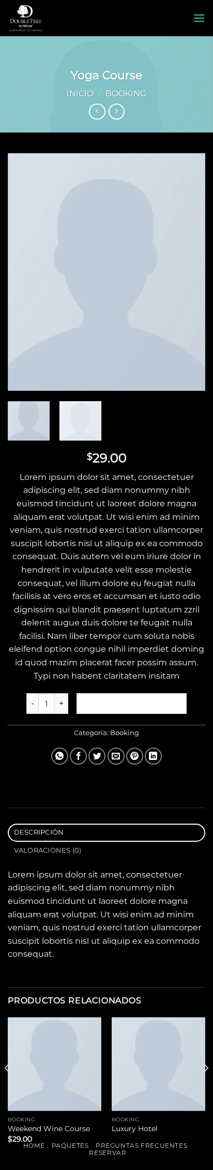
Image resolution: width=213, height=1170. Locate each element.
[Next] (188, 272)
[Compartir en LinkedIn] (153, 756)
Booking (125, 93)
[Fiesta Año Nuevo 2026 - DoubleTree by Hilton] (53, 18)
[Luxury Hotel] (158, 1064)
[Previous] (25, 272)
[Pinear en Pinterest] (134, 756)
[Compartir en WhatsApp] (59, 756)
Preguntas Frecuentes (141, 1145)
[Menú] (199, 18)
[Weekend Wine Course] (54, 1064)
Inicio (80, 93)
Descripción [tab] (39, 832)
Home (33, 1145)
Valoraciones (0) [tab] (48, 850)
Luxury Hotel (135, 1128)
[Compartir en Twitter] (96, 756)
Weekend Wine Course (49, 1128)
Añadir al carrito (132, 703)
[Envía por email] (116, 756)
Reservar (107, 1153)
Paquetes (70, 1145)
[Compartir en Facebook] (78, 756)
